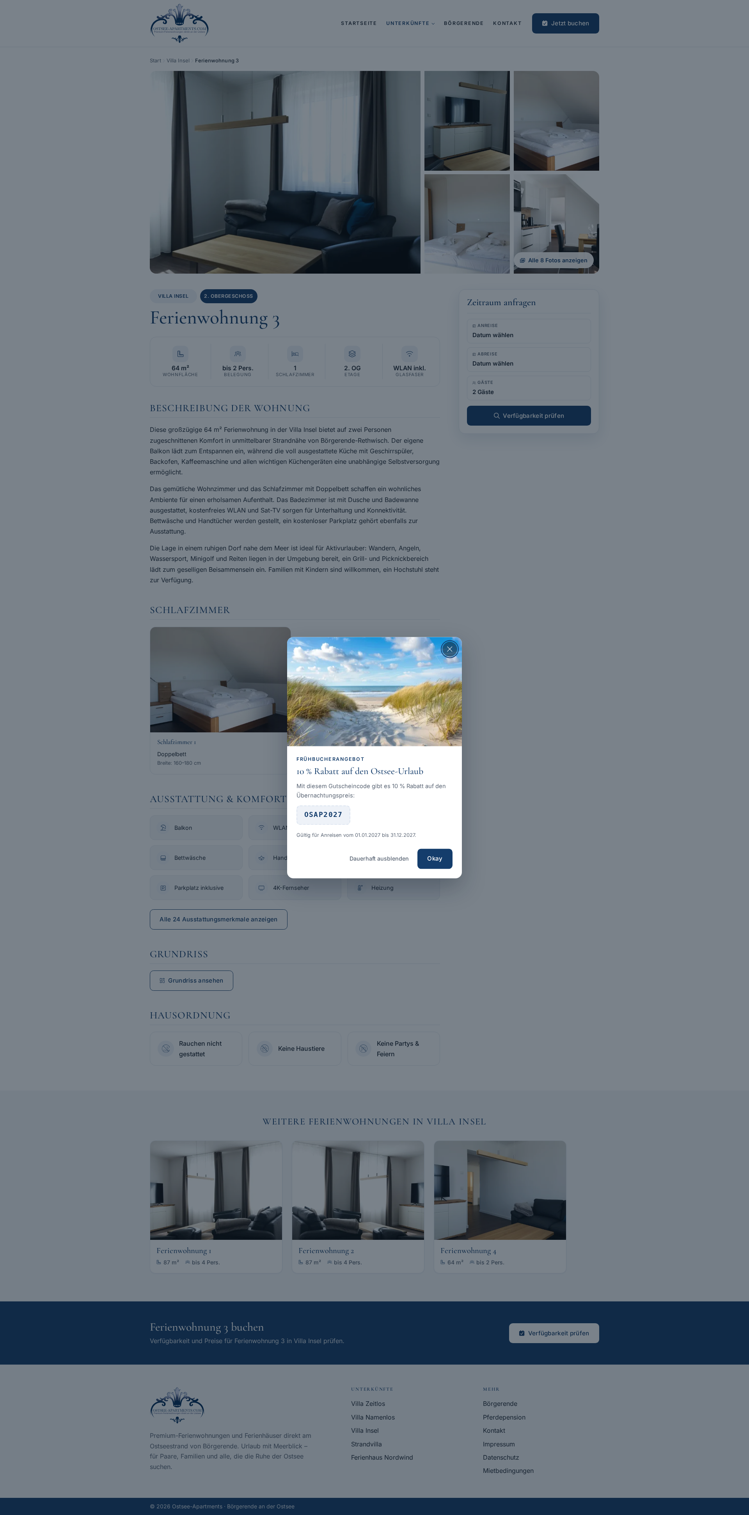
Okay (434, 859)
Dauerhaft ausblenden (379, 858)
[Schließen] (449, 649)
